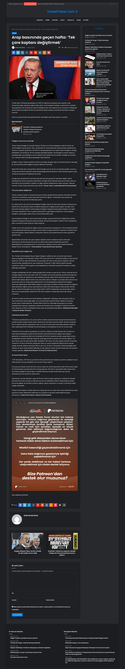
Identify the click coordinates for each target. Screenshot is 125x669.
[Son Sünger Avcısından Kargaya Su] (90, 136)
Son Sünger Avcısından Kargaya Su (104, 135)
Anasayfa (40, 20)
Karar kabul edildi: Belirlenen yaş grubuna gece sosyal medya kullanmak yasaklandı (104, 82)
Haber (47, 20)
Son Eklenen (99, 28)
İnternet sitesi (50, 600)
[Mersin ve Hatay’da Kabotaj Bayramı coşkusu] (90, 72)
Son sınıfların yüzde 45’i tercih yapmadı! (98, 169)
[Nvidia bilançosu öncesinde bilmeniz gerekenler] (90, 185)
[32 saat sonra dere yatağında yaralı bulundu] (90, 100)
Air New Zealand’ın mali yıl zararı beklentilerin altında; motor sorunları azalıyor (97, 91)
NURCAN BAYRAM (20, 47)
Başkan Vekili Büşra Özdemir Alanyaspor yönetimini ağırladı (54, 4)
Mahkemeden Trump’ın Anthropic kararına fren (104, 55)
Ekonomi (55, 20)
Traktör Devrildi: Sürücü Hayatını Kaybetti (104, 119)
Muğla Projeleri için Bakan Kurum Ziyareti (98, 35)
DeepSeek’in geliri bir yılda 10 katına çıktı (103, 127)
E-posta (14, 600)
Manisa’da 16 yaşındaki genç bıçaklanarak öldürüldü (94, 150)
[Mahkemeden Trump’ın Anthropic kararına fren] (90, 56)
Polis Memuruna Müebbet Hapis (101, 175)
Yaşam (79, 20)
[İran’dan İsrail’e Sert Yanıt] (90, 64)
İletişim (85, 20)
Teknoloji (70, 20)
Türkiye (21, 29)
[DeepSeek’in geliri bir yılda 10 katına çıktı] (90, 128)
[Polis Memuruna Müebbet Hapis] (90, 177)
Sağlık (62, 20)
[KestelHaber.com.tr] (62, 11)
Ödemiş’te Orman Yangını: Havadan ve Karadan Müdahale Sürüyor (103, 110)
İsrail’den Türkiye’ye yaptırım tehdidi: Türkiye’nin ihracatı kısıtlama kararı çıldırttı (33, 129)
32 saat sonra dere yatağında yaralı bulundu (102, 100)
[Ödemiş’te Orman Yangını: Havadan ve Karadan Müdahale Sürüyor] (90, 109)
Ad (13, 593)
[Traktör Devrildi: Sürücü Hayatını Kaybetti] (90, 120)
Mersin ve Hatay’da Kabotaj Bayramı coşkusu (102, 72)
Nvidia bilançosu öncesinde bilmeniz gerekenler (102, 184)
